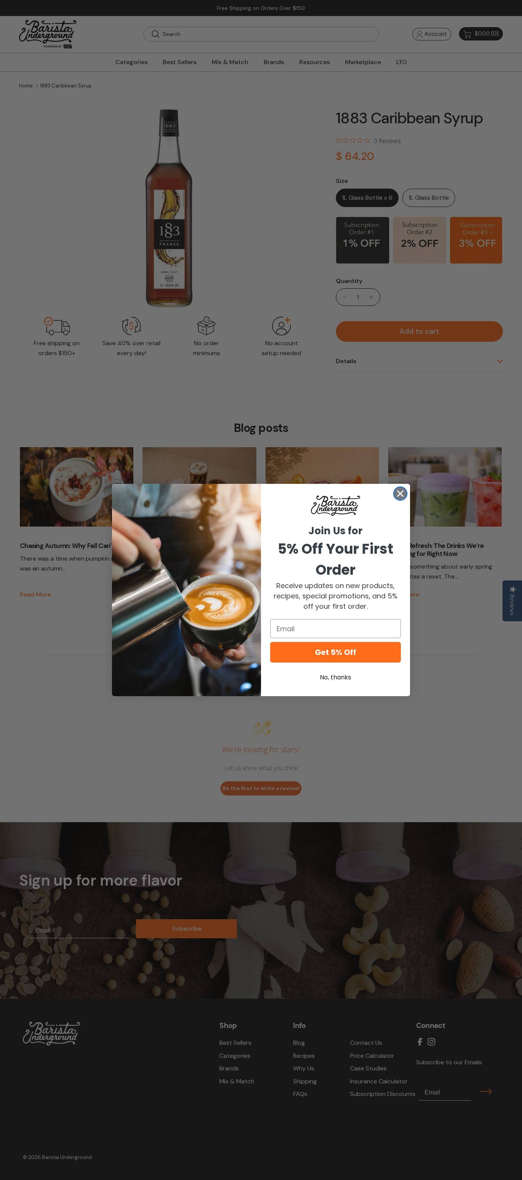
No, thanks (335, 677)
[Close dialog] (400, 493)
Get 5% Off (335, 652)
